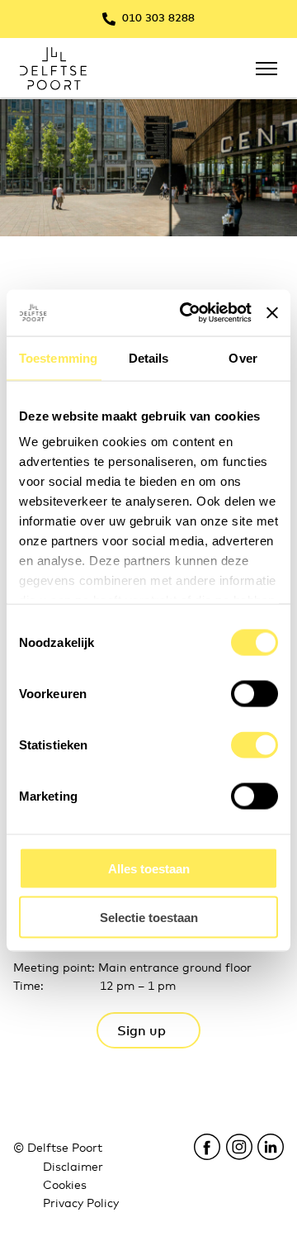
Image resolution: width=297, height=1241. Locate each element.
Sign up (141, 1031)
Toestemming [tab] (58, 357)
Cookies (65, 1185)
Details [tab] (149, 357)
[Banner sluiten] (272, 312)
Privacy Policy (81, 1204)
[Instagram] (239, 1147)
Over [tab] (243, 357)
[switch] (254, 693)
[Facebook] (207, 1147)
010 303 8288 (158, 18)
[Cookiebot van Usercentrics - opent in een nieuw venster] (186, 313)
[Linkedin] (270, 1147)
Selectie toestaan (149, 917)
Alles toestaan (149, 868)
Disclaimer (73, 1167)
